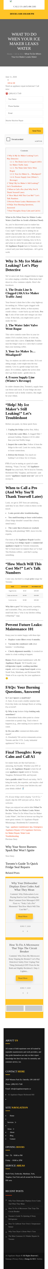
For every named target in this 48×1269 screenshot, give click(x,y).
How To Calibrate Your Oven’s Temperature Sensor (24, 1225)
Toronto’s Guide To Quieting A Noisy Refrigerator (22, 1217)
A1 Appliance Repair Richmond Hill (21, 1095)
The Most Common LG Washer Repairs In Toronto (23, 1237)
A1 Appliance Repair (13, 1256)
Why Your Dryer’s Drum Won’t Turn (22, 1232)
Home (9, 54)
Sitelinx (39, 1259)
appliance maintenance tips (22, 827)
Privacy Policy (18, 1259)
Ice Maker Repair (12, 833)
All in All (18, 54)
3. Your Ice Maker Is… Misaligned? (25, 174)
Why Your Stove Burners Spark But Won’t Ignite (21, 848)
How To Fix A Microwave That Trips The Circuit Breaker (24, 948)
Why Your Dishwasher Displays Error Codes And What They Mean (24, 886)
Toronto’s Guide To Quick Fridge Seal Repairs (22, 865)
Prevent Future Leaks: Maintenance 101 (23, 201)
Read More (22, 916)
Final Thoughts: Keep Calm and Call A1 (23, 211)
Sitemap (8, 1259)
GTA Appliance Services (31, 830)
